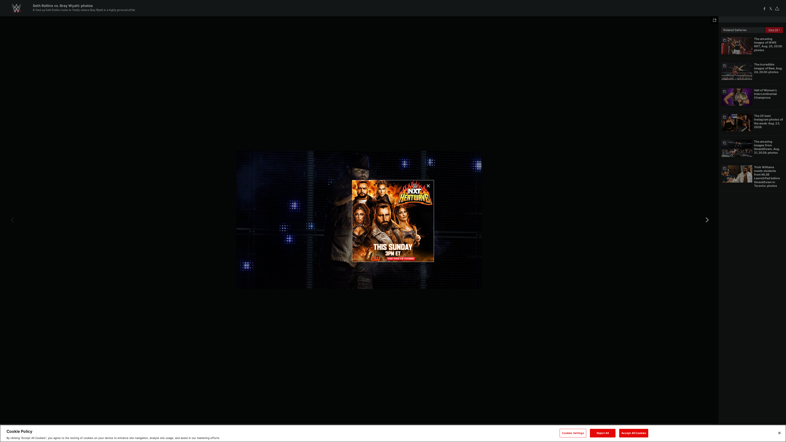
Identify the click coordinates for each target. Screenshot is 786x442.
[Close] (779, 432)
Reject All (603, 432)
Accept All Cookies (633, 432)
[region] (393, 433)
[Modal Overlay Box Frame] (393, 221)
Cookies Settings (573, 432)
